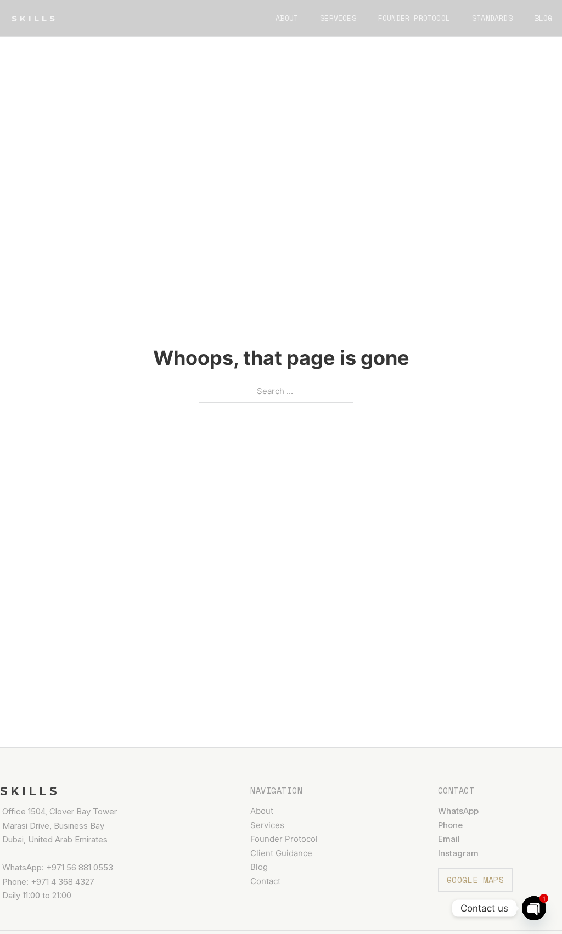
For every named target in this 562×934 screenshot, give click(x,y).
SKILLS (35, 18)
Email (449, 839)
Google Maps (475, 880)
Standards (492, 18)
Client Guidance (281, 853)
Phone (450, 825)
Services (338, 18)
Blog (544, 18)
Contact (265, 881)
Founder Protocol (414, 18)
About (287, 18)
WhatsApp (458, 811)
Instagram (458, 853)
